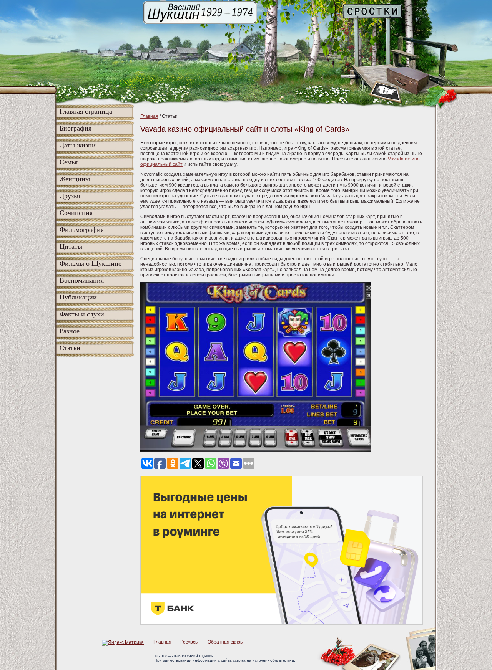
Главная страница (86, 111)
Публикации (78, 297)
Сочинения (76, 213)
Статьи (70, 348)
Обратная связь (225, 642)
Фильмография (82, 229)
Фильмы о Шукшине (90, 263)
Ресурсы (189, 642)
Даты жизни (78, 145)
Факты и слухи (82, 314)
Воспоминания (82, 280)
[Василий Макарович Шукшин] (200, 23)
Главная (149, 116)
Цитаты (71, 246)
